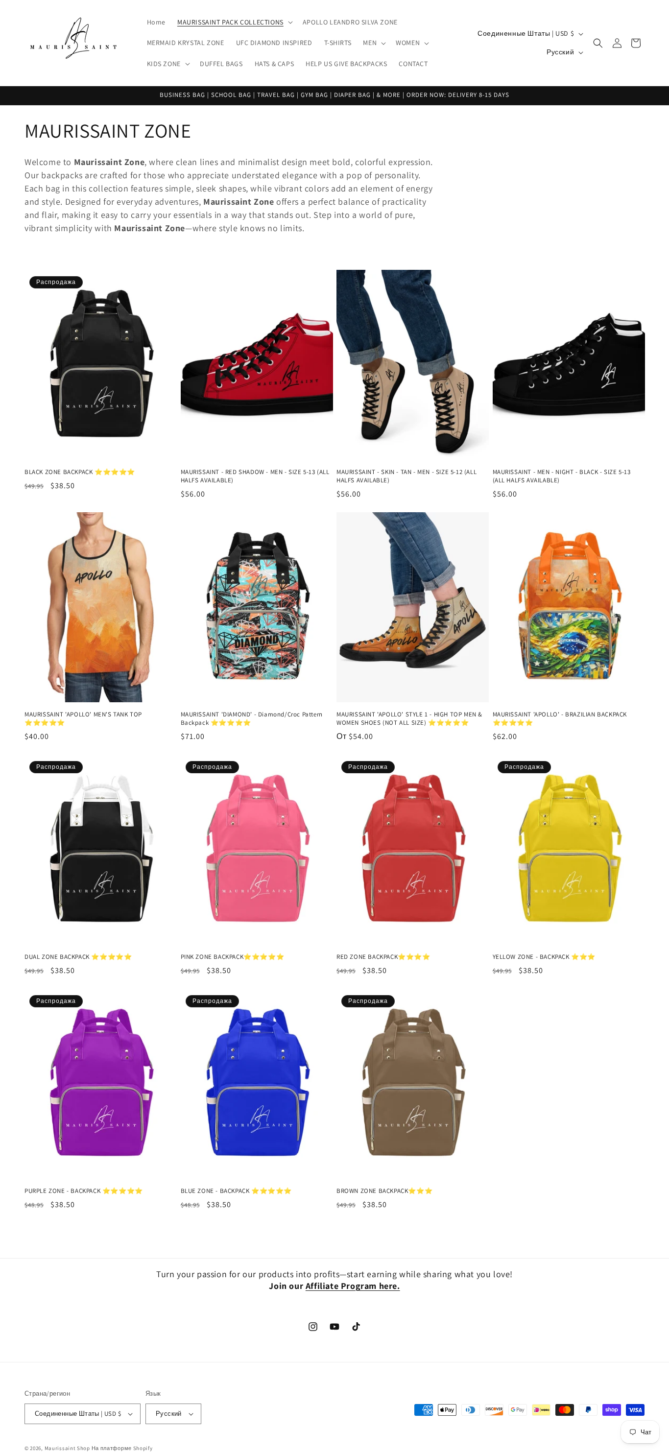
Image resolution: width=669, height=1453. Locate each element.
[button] (234, 22)
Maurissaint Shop (67, 1448)
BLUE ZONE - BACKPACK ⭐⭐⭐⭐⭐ (236, 1191)
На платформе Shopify (122, 1448)
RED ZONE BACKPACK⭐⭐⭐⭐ (383, 957)
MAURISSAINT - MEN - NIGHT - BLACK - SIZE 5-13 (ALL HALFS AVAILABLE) (562, 476)
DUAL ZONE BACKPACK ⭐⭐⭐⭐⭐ (78, 957)
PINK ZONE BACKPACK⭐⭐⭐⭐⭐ (233, 957)
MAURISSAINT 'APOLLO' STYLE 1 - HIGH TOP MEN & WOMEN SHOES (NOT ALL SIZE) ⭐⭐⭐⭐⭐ (409, 719)
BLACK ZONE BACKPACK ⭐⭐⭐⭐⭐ (79, 472)
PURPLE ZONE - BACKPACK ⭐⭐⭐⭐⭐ (83, 1191)
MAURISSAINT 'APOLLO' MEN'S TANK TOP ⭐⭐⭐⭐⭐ (83, 719)
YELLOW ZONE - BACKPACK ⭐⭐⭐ (544, 957)
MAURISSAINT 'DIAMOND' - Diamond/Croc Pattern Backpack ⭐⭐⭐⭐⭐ (252, 719)
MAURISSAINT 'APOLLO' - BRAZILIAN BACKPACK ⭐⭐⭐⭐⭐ (560, 719)
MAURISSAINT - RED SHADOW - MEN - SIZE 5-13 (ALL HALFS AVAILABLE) (255, 476)
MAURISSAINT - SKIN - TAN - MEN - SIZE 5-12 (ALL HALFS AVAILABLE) (406, 476)
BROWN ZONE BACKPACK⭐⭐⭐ (384, 1191)
